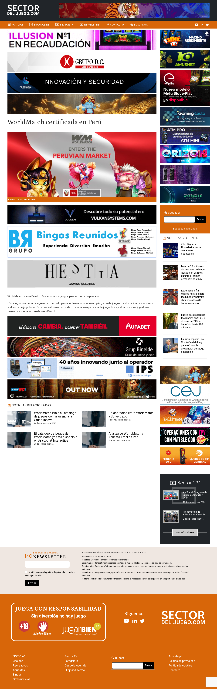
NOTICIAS (19, 656)
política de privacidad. (175, 579)
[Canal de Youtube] (197, 24)
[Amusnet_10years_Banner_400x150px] (185, 59)
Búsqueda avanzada (185, 228)
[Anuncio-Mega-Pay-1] (185, 136)
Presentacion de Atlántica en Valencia (194, 513)
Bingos (17, 674)
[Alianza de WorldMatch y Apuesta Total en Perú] (94, 440)
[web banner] (185, 88)
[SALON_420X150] (185, 154)
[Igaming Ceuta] (185, 117)
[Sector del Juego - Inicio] (23, 10)
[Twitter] (207, 24)
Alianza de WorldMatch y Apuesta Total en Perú (125, 435)
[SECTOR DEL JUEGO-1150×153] (81, 62)
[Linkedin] (202, 24)
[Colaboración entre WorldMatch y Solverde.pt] (94, 419)
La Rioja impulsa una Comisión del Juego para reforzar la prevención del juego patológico (192, 345)
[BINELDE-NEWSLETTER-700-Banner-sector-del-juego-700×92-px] (81, 347)
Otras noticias (21, 679)
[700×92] (81, 389)
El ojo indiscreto (75, 670)
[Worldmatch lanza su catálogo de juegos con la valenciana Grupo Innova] (19, 419)
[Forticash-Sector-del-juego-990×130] (81, 83)
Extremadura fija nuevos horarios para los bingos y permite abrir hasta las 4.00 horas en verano (192, 297)
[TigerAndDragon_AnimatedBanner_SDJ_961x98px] (134, 10)
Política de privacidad (182, 661)
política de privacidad (56, 572)
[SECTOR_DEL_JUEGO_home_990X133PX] (81, 40)
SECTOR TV (67, 24)
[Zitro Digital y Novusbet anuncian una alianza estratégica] (170, 251)
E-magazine (41, 24)
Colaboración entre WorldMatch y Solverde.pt (130, 414)
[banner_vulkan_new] (81, 215)
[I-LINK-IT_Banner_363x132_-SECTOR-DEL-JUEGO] (185, 39)
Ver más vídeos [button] (185, 532)
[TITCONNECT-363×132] (185, 436)
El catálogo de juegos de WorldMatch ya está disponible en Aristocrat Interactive (55, 437)
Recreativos (20, 665)
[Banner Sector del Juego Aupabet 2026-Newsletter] (81, 326)
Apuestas (19, 670)
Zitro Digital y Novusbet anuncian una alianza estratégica (191, 249)
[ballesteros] (185, 416)
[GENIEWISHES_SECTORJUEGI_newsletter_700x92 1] (81, 104)
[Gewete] (185, 174)
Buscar (200, 219)
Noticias (17, 24)
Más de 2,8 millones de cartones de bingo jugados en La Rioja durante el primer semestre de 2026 (193, 273)
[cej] (185, 395)
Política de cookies (180, 665)
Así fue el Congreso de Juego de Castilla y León (195, 495)
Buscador (141, 24)
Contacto (117, 24)
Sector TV (71, 656)
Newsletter (92, 24)
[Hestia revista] (81, 274)
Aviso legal (175, 656)
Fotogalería (71, 661)
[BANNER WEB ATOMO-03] (185, 195)
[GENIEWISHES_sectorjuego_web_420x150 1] (185, 375)
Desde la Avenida (75, 665)
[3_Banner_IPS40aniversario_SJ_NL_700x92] (81, 368)
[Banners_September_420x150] (185, 456)
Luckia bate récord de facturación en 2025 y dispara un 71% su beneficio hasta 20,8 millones (193, 321)
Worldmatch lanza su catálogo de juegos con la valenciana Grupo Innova (55, 416)
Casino (12, 199)
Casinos (18, 661)
